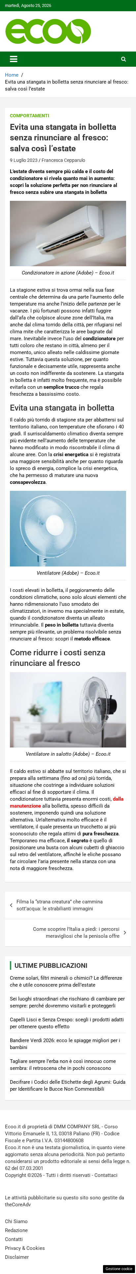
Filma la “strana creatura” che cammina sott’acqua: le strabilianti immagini (60, 905)
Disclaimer (17, 1257)
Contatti (14, 1239)
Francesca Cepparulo (63, 160)
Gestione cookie (119, 1269)
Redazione (16, 1230)
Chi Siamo (16, 1221)
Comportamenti (29, 115)
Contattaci (106, 1175)
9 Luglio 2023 (24, 160)
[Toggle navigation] (13, 59)
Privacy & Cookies (25, 1248)
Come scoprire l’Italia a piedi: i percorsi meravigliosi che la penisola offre (76, 932)
